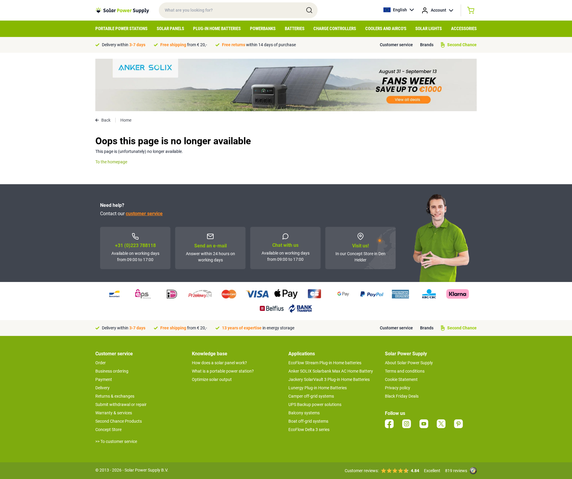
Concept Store (108, 429)
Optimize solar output (212, 379)
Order (100, 362)
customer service (144, 213)
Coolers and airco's (385, 28)
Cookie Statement (401, 379)
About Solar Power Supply (409, 362)
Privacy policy (397, 387)
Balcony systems (304, 412)
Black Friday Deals (402, 396)
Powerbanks (263, 28)
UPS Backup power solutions (314, 404)
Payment (103, 379)
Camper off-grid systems (311, 396)
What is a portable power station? (223, 371)
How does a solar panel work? (219, 362)
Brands (426, 44)
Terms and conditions (405, 371)
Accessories (464, 28)
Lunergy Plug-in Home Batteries (317, 387)
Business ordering (111, 371)
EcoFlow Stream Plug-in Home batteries (324, 362)
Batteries (294, 28)
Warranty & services (113, 412)
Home (125, 120)
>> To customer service (116, 441)
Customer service (396, 44)
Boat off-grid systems (308, 421)
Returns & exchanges (114, 396)
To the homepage (111, 161)
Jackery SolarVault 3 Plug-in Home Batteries (329, 379)
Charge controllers (334, 28)
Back (106, 120)
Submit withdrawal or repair (121, 404)
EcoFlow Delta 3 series (308, 429)
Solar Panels (170, 28)
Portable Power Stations (121, 28)
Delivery (102, 387)
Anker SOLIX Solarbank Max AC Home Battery (330, 371)
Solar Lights (428, 28)
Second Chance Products (118, 421)
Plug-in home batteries (217, 28)
